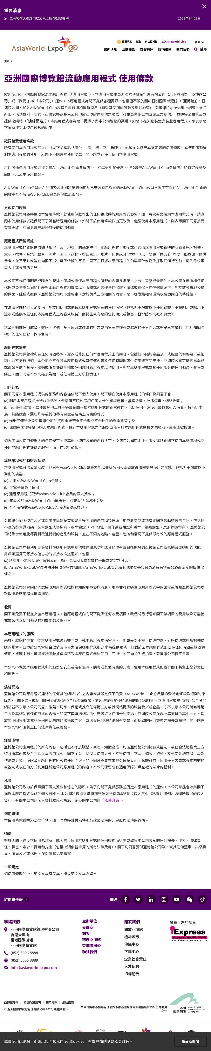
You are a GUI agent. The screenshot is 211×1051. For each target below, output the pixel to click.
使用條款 (51, 1002)
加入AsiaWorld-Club (174, 41)
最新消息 (110, 49)
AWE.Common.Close (204, 6)
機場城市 (131, 936)
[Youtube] (176, 899)
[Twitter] (138, 899)
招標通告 (131, 973)
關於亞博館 (133, 929)
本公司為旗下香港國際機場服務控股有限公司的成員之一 (124, 1009)
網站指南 (68, 1002)
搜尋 (203, 49)
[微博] (202, 899)
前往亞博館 (151, 41)
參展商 (87, 927)
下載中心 (131, 951)
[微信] (189, 899)
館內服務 (164, 49)
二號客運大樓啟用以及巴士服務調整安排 (39, 18)
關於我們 (183, 49)
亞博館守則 (11, 1002)
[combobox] (197, 42)
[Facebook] (125, 899)
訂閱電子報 (13, 899)
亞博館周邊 (91, 946)
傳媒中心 (131, 944)
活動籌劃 (128, 49)
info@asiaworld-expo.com (34, 967)
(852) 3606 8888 (24, 952)
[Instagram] (164, 899)
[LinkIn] (151, 899)
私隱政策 (121, 1041)
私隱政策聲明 (32, 1002)
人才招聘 (131, 966)
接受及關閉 (190, 1041)
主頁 (6, 61)
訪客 (86, 934)
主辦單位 (89, 921)
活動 (138, 41)
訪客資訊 (146, 49)
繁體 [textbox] (197, 42)
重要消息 (127, 41)
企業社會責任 (135, 958)
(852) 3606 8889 (24, 960)
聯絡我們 (89, 952)
